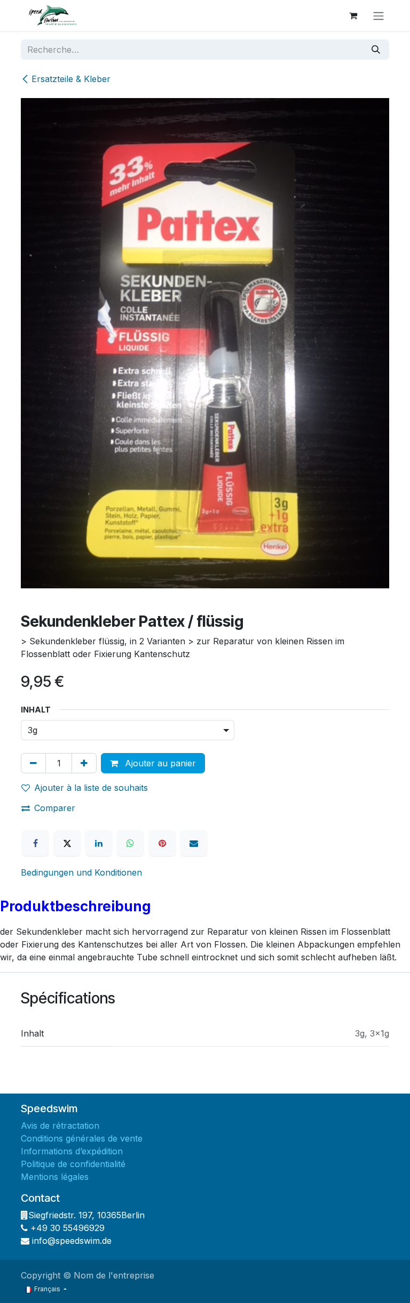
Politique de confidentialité (74, 1164)
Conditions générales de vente (83, 1138)
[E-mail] (194, 843)
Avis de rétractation (61, 1125)
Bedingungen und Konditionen (81, 872)
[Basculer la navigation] (378, 15)
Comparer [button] (54, 808)
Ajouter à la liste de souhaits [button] (91, 787)
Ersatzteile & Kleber (71, 79)
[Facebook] (35, 843)
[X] (67, 843)
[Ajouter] (84, 763)
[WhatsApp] (130, 843)
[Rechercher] (375, 49)
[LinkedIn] (99, 843)
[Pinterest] (162, 843)
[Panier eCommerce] (353, 15)
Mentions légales (56, 1176)
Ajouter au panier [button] (159, 763)
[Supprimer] (33, 763)
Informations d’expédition (72, 1151)
